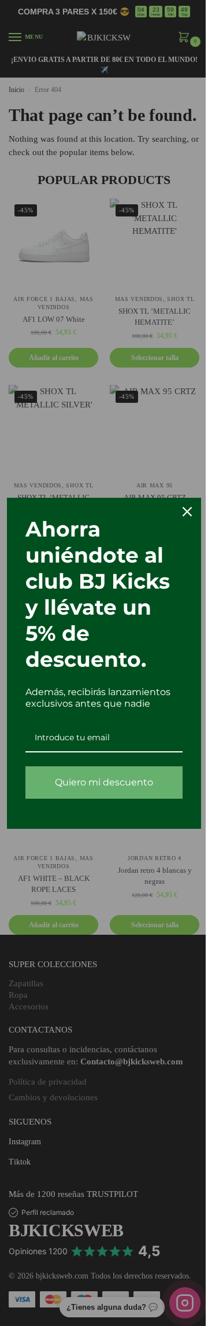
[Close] (187, 512)
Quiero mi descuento (104, 782)
